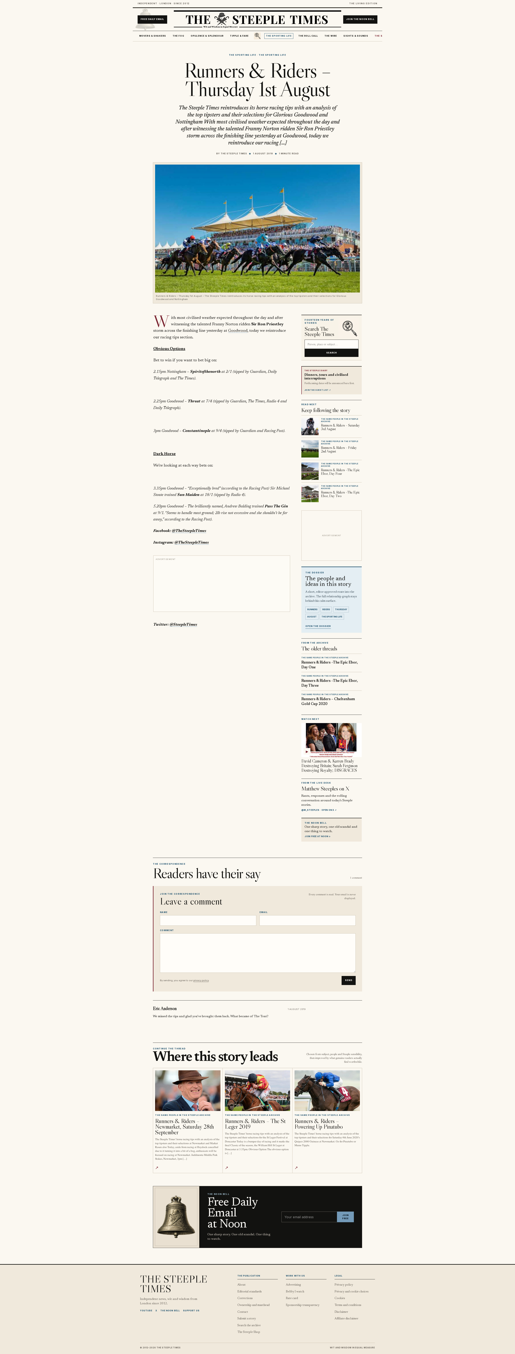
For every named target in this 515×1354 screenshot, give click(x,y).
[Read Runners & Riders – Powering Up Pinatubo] (327, 1090)
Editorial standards (249, 1291)
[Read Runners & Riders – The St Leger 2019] (257, 1090)
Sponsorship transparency (302, 1305)
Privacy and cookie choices (352, 1291)
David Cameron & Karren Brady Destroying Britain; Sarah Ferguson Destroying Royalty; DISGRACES (329, 765)
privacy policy (201, 980)
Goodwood (237, 331)
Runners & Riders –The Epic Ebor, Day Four (340, 472)
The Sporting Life (279, 36)
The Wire (330, 36)
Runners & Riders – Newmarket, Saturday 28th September (184, 1126)
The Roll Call (308, 36)
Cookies (340, 1298)
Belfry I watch (295, 1291)
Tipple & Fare (239, 36)
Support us (191, 1310)
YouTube (146, 1310)
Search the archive (249, 1325)
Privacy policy (344, 1284)
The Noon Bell (170, 1310)
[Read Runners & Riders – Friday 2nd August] (310, 449)
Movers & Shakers (152, 36)
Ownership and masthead (253, 1305)
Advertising (293, 1284)
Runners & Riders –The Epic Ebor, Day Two (340, 494)
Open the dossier (318, 626)
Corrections (245, 1298)
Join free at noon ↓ (318, 836)
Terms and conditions (348, 1305)
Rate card (292, 1298)
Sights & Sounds (355, 36)
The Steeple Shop (248, 1332)
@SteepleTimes (183, 625)
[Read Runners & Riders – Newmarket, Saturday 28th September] (187, 1090)
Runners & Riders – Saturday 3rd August (340, 427)
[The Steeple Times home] (257, 19)
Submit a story (246, 1318)
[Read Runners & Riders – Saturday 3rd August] (310, 426)
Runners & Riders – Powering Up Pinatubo (319, 1123)
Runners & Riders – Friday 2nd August (339, 449)
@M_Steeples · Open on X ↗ (319, 810)
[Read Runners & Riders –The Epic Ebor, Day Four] (310, 471)
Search (331, 352)
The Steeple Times (234, 153)
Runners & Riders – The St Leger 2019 (255, 1123)
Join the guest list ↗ (317, 390)
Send (348, 980)
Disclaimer (341, 1312)
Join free (345, 1217)
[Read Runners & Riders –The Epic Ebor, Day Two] (310, 493)
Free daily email (152, 19)
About (241, 1284)
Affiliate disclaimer (346, 1318)
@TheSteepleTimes (189, 531)
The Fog (178, 36)
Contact (242, 1312)
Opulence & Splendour (207, 36)
